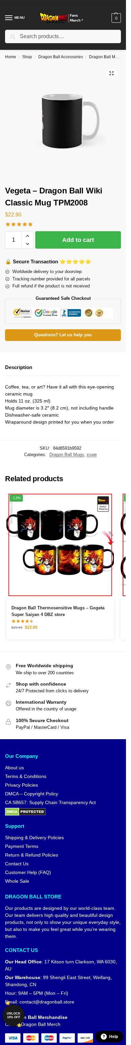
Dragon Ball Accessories (60, 57)
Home (10, 57)
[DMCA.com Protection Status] (63, 812)
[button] (115, 18)
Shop (27, 57)
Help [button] (113, 1036)
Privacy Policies (21, 785)
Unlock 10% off (13, 1015)
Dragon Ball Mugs (105, 57)
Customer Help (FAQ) (28, 872)
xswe (92, 454)
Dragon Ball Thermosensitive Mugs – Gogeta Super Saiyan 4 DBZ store (57, 611)
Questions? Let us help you (63, 335)
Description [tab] (18, 367)
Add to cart (78, 240)
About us (14, 767)
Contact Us (17, 863)
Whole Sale (17, 881)
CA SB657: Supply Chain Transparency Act (50, 802)
